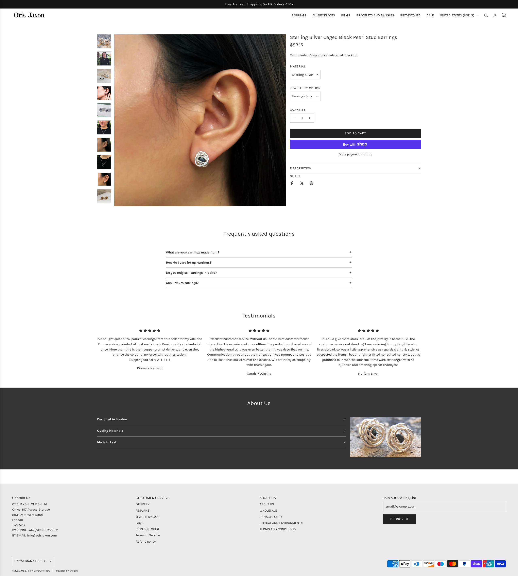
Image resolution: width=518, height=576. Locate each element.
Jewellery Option (305, 88)
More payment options (355, 154)
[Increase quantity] (309, 117)
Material (298, 66)
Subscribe (399, 519)
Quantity (298, 109)
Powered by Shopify (67, 570)
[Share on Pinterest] (311, 184)
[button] (117, 120)
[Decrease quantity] (294, 117)
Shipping (317, 55)
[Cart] (503, 15)
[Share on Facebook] (292, 184)
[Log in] (494, 15)
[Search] (486, 15)
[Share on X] (301, 184)
